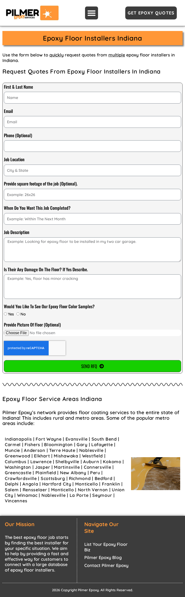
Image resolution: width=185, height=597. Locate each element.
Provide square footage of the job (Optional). (41, 184)
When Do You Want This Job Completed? (37, 208)
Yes (11, 314)
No (23, 314)
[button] (92, 13)
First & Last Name (18, 87)
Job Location (14, 159)
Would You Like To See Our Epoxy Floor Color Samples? (49, 306)
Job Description (16, 232)
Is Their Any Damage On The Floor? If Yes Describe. (46, 269)
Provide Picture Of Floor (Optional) (32, 325)
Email (8, 111)
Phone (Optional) (18, 135)
